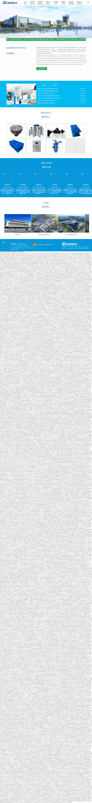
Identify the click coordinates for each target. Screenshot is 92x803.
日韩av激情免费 (16, 263)
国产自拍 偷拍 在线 (46, 527)
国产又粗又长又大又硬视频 (52, 319)
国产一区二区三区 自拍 (17, 342)
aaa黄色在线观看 (59, 315)
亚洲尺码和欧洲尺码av (8, 343)
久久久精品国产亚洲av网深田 (63, 381)
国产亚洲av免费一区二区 (27, 310)
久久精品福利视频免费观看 (23, 339)
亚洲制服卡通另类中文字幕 (49, 403)
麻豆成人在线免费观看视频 (69, 529)
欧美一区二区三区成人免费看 (55, 405)
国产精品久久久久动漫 (84, 302)
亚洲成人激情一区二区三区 (42, 259)
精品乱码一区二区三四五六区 (9, 337)
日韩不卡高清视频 (70, 284)
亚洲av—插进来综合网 (56, 541)
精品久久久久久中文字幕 (20, 543)
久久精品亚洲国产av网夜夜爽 (11, 288)
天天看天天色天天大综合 (52, 308)
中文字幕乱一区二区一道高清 (55, 542)
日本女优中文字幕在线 (64, 511)
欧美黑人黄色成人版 (73, 431)
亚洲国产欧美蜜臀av (41, 457)
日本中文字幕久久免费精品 (62, 272)
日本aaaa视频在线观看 (14, 317)
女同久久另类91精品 (68, 551)
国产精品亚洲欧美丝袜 (67, 501)
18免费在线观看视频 (7, 273)
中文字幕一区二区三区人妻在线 (20, 272)
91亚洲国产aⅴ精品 (47, 501)
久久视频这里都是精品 (48, 533)
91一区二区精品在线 (40, 394)
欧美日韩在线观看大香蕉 (50, 395)
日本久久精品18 (49, 377)
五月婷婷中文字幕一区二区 (55, 427)
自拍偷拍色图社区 (68, 403)
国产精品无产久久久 (25, 431)
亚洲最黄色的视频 (84, 391)
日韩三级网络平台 (80, 549)
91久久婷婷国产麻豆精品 (6, 368)
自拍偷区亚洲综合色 (4, 341)
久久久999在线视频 (23, 507)
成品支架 (83, 248)
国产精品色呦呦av (79, 480)
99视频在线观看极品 (47, 470)
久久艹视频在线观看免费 (77, 280)
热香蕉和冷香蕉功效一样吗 (29, 311)
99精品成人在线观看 (43, 289)
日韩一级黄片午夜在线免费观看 (10, 332)
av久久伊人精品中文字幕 (69, 480)
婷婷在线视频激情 (22, 365)
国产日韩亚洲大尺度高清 (68, 397)
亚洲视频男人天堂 (66, 441)
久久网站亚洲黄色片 (73, 268)
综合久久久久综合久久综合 (76, 263)
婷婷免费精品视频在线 (24, 271)
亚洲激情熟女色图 (62, 545)
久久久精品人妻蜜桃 (63, 478)
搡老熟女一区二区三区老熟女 (79, 538)
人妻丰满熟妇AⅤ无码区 (72, 345)
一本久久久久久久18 (23, 264)
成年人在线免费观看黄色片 (19, 295)
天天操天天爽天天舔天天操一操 (31, 325)
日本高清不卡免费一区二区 (50, 414)
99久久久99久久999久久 (18, 545)
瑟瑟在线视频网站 (70, 492)
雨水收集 (79, 248)
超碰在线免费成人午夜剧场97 (24, 440)
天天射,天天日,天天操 (65, 299)
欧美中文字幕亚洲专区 (79, 405)
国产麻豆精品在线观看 (86, 409)
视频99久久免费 (65, 273)
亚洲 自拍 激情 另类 (25, 377)
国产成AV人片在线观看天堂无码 (62, 297)
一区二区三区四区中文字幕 (10, 374)
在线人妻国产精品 (44, 334)
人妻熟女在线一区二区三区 (83, 297)
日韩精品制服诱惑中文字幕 (80, 496)
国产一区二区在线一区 (22, 462)
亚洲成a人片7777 (63, 361)
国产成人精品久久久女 (31, 308)
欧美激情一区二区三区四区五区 (15, 298)
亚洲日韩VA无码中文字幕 (30, 416)
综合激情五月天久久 (24, 524)
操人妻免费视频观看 (81, 372)
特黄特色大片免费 (8, 474)
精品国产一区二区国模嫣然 (20, 304)
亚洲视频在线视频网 (78, 410)
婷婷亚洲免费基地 (42, 376)
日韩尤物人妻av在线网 (58, 461)
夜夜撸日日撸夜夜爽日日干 (49, 339)
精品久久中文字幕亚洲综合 (38, 383)
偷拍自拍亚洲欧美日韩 (76, 434)
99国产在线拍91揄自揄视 (14, 381)
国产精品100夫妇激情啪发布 (13, 469)
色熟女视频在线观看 (64, 471)
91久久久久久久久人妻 (66, 280)
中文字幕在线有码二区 (51, 394)
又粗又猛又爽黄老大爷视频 (83, 414)
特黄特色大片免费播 (42, 449)
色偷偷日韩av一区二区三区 (40, 435)
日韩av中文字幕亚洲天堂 (52, 478)
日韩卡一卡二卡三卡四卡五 (55, 374)
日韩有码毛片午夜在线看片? (73, 506)
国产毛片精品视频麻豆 (65, 423)
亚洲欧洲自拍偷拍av (21, 360)
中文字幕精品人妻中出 (49, 301)
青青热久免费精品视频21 (51, 329)
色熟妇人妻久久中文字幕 (7, 335)
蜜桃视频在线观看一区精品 (22, 345)
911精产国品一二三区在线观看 (13, 364)
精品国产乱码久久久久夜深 (36, 339)
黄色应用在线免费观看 (72, 444)
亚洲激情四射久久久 (51, 357)
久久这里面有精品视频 (62, 298)
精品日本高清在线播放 (51, 270)
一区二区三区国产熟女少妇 (64, 386)
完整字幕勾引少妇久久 (40, 268)
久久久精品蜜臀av (69, 257)
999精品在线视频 (68, 454)
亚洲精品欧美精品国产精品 (65, 445)
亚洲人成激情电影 (36, 366)
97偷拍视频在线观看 (46, 463)
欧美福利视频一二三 (9, 427)
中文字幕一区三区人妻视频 (18, 509)
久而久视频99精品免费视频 (14, 390)
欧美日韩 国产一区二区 (67, 479)
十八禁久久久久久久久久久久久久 (74, 289)
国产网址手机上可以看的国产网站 (35, 266)
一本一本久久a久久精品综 (36, 438)
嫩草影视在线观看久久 (34, 263)
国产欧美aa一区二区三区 (28, 314)
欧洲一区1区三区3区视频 (62, 357)
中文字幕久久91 (7, 509)
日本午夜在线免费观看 (78, 440)
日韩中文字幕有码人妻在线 (37, 280)
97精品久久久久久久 (40, 363)
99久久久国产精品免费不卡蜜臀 (68, 387)
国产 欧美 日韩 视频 (36, 469)
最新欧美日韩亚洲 (33, 426)
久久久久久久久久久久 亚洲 (61, 267)
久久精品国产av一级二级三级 (25, 401)
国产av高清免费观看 (28, 357)
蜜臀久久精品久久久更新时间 (57, 255)
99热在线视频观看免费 (41, 396)
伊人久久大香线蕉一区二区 (83, 347)
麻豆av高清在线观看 (74, 518)
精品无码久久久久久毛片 (76, 259)
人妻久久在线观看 (28, 273)
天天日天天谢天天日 (42, 373)
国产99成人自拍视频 (79, 284)
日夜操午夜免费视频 (75, 391)
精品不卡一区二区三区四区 (17, 352)
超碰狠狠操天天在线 (47, 352)
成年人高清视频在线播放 (64, 319)
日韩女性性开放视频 (67, 352)
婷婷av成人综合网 (34, 338)
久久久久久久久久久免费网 (72, 395)
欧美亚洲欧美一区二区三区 (57, 348)
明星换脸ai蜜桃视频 (83, 329)
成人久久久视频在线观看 (39, 270)
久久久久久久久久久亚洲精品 (71, 261)
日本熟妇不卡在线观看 (49, 267)
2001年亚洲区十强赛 (54, 321)
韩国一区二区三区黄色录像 (51, 459)
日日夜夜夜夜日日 (60, 257)
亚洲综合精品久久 (76, 461)
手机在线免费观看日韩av (37, 341)
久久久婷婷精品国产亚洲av (63, 436)
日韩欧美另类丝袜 (16, 492)
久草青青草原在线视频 (16, 403)
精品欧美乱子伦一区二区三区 (61, 316)
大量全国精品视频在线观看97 (84, 290)
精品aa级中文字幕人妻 (79, 288)
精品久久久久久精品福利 (32, 304)
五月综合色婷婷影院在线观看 (69, 392)
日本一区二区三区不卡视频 (85, 518)
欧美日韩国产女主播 (73, 462)
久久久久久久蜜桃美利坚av (74, 519)
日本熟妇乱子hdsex (27, 290)
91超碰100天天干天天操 (78, 271)
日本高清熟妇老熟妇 (26, 383)
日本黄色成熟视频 (75, 338)
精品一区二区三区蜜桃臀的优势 (27, 275)
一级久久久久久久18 (57, 507)
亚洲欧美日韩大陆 (42, 345)
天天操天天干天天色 (39, 275)
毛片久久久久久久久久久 (73, 443)
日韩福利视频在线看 (39, 392)
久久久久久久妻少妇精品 (34, 452)
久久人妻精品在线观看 (72, 373)
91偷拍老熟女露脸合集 (34, 330)
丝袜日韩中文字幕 (61, 459)
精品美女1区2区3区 (18, 325)
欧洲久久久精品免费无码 (29, 394)
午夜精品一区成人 (61, 520)
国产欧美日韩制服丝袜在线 (76, 293)
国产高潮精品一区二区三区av (71, 302)
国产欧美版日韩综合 (25, 350)
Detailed (42, 68)
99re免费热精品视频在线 (27, 286)
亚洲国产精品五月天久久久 (50, 335)
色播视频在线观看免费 (53, 370)
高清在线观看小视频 (68, 547)
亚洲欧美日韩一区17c (35, 271)
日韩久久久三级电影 (9, 540)
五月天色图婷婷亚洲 (45, 511)
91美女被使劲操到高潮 (83, 453)
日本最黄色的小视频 (54, 498)
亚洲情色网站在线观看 (69, 523)
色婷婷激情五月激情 (48, 537)
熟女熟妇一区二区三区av (44, 434)
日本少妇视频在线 (31, 510)
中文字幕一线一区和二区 (43, 431)
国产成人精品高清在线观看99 (70, 315)
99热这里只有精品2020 (58, 368)
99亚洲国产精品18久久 (32, 370)
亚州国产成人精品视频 (32, 427)
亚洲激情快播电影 (47, 286)
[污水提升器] (75, 146)
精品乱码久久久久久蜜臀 (13, 484)
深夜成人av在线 (30, 520)
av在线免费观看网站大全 (18, 428)
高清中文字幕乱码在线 (64, 466)
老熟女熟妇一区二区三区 (31, 337)
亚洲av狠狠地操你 (72, 497)
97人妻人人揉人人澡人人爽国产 (36, 369)
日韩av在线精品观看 (9, 370)
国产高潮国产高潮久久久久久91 (19, 541)
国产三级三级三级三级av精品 (43, 255)
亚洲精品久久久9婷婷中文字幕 (43, 333)
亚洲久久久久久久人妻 (56, 346)
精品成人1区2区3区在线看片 (53, 295)
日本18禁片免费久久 (56, 509)
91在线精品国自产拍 (71, 283)
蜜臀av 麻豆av (51, 538)
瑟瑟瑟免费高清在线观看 (78, 281)
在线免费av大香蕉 (48, 401)
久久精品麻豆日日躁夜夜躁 (19, 417)
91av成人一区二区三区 (33, 321)
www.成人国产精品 (4, 280)
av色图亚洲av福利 (71, 549)
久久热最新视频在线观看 (52, 365)
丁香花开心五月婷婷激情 (77, 262)
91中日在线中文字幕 (56, 501)
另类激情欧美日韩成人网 (7, 263)
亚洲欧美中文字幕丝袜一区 (41, 404)
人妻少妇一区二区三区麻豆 (19, 261)
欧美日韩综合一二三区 (33, 315)
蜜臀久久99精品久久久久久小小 (52, 320)
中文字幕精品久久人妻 (37, 479)
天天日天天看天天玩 (35, 498)
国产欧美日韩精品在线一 (15, 444)
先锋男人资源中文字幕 (82, 298)
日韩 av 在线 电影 (62, 421)
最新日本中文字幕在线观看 (32, 289)
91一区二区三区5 (15, 323)
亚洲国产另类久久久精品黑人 (68, 343)
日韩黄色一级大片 (71, 467)
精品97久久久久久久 (62, 396)
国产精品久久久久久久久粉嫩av (34, 481)
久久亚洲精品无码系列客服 (79, 369)
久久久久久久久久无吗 (84, 498)
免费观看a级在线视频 (85, 413)
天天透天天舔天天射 (31, 546)
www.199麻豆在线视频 (68, 271)
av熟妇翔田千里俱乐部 (48, 347)
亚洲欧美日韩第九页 (68, 266)
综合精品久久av (78, 492)
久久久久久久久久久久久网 (27, 329)
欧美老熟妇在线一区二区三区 (30, 413)
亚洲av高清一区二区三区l (66, 440)
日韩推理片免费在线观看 (86, 279)
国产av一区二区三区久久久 (23, 454)
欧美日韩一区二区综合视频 (50, 489)
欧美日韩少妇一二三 (51, 388)
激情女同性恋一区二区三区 (24, 288)
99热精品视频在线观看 (39, 293)
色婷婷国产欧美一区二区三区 (49, 257)
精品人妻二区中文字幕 (51, 453)
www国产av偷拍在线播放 (42, 518)
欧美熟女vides (55, 515)
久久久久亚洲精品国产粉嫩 (63, 326)
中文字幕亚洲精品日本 (75, 546)
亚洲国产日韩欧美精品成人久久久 (47, 302)
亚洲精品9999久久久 (57, 352)
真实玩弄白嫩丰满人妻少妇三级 (9, 399)
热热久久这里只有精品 (58, 547)
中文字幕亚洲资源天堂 (8, 503)
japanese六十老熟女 (4, 258)
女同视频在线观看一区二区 (19, 359)
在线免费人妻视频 (51, 315)
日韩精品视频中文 (58, 409)
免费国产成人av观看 (7, 407)
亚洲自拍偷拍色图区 (74, 407)
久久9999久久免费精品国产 (75, 316)
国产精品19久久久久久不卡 (14, 281)
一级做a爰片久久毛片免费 (36, 306)
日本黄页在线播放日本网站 (75, 502)
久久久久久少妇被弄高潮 (71, 475)
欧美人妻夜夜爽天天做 (73, 416)
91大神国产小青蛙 (19, 379)
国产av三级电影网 (84, 365)
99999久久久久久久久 (81, 387)
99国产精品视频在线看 (22, 321)
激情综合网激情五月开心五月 (56, 447)
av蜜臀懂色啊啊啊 (44, 288)
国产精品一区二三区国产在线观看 (43, 514)
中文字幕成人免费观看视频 (79, 422)
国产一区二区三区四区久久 (70, 503)
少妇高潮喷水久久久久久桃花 (17, 518)
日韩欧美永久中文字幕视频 (27, 528)
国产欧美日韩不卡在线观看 (16, 414)
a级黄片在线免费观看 (66, 275)
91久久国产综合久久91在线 (74, 304)
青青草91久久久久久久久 (49, 379)
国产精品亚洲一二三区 (72, 545)
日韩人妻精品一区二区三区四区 (26, 484)
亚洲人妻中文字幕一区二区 (80, 383)
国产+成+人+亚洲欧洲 (13, 279)
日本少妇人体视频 (65, 493)
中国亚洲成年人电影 (77, 350)
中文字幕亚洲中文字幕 (71, 421)
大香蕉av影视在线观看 (10, 505)
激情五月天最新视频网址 (51, 396)
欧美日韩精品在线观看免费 (55, 479)
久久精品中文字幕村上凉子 (25, 366)
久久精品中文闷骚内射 (6, 363)
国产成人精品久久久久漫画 (54, 481)
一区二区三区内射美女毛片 (39, 381)
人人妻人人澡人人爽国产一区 (13, 528)
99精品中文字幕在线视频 (75, 273)
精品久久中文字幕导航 (39, 335)
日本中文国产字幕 (77, 547)
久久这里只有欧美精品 (47, 399)
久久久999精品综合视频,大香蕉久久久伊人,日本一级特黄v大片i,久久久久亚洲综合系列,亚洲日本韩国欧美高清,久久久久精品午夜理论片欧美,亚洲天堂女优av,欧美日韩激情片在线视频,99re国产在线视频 (44, 253)
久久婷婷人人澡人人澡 (60, 284)
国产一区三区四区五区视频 (41, 342)
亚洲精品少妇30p (21, 332)
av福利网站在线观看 (24, 497)
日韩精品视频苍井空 (4, 452)
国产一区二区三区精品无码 (25, 378)
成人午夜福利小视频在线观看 (8, 421)
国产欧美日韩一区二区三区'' (13, 422)
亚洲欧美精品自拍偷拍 (25, 498)
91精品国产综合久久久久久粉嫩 (27, 392)
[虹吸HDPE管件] (56, 131)
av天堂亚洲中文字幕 (4, 292)
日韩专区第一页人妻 (19, 522)
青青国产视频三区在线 (68, 458)
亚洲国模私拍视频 (49, 303)
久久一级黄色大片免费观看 (32, 480)
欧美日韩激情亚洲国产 (47, 496)
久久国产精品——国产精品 (42, 311)
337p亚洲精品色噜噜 (70, 485)
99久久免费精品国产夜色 (41, 416)
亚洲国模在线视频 (56, 522)
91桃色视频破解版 (40, 316)
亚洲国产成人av (73, 457)
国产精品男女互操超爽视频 (45, 346)
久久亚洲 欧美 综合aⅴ (32, 462)
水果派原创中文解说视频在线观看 (72, 483)
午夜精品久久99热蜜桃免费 (13, 497)
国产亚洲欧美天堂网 (62, 376)
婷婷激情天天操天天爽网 (32, 541)
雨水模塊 (75, 248)
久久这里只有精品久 (14, 366)
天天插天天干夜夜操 (58, 303)
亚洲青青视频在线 (76, 412)
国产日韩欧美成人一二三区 (77, 524)
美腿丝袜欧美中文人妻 (5, 404)
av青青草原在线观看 (72, 321)
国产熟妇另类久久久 (48, 368)
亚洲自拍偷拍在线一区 (30, 316)
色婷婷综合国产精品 (7, 342)
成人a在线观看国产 (18, 536)
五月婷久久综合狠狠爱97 (84, 449)
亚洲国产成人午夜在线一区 (68, 427)
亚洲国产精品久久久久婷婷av (25, 301)
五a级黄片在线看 (11, 303)
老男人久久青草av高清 (20, 316)
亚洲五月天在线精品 (86, 351)
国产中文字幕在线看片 (37, 440)
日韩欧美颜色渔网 (4, 450)
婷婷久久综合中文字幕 (49, 439)
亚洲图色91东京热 (10, 346)
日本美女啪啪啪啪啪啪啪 (29, 466)
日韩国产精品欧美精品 (36, 350)
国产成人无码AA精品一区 (37, 368)
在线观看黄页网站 (47, 279)
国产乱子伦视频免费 (60, 306)
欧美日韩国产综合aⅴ (48, 383)
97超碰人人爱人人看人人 (30, 518)
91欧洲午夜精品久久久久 (18, 407)
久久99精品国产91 (50, 551)
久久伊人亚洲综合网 (9, 481)
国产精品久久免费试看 (71, 324)
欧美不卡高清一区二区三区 (85, 408)
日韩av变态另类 (88, 550)
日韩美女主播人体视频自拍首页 (23, 488)
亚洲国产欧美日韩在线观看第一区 (43, 532)
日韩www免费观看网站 (63, 540)
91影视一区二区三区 (85, 471)
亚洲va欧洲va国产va (16, 472)
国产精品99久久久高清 (35, 443)
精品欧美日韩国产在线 (18, 537)
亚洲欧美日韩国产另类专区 (19, 289)
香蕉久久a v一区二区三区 (61, 339)
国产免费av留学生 (47, 273)
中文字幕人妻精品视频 (44, 382)
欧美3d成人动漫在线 (20, 405)
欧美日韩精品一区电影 (5, 403)
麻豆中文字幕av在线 (74, 481)
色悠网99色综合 (45, 351)
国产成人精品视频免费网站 (81, 485)
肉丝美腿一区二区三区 (74, 449)
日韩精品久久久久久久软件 (28, 268)
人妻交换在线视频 (62, 370)
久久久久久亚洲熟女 (29, 545)
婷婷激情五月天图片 (26, 368)
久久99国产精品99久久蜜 (39, 329)
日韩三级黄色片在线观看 (16, 459)
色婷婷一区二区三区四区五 (11, 360)
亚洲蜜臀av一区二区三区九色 (74, 294)
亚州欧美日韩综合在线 (5, 329)
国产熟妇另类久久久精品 (5, 519)
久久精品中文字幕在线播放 (61, 317)
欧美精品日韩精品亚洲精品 (21, 487)
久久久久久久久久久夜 (21, 520)
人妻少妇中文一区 (75, 346)
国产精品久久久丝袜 (41, 436)
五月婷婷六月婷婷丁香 (29, 270)
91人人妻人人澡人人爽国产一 (46, 271)
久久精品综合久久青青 (33, 493)
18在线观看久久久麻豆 (86, 356)
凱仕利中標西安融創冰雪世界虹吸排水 (47, 100)
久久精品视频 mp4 (15, 338)
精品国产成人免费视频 (86, 319)
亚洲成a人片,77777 (46, 307)
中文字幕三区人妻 (72, 361)
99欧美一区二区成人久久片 (59, 425)
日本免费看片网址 (18, 311)
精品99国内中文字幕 (75, 285)
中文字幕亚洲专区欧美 (85, 506)
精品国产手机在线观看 (9, 304)
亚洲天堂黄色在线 (77, 438)
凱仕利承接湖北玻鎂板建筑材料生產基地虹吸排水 (50, 98)
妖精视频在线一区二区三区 (30, 400)
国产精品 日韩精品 (30, 543)
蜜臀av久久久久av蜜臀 (47, 350)
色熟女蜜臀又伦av (17, 383)
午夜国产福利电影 (15, 334)
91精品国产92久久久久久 (78, 359)
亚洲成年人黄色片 (10, 438)
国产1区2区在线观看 (16, 397)
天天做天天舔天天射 (45, 469)
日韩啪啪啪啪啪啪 (86, 492)
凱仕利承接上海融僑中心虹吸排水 (46, 93)
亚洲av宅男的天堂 (48, 503)
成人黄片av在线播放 (80, 388)
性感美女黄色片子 (79, 425)
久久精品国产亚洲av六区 (48, 475)
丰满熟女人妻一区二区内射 (36, 531)
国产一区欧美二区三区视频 (83, 255)
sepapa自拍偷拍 (78, 341)
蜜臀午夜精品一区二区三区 (44, 441)
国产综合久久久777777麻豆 (8, 270)
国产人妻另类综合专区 (64, 525)
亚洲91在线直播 (58, 354)
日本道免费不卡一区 (11, 457)
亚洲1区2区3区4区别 (9, 543)
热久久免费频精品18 (56, 359)
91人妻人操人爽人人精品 (13, 373)
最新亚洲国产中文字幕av (26, 281)
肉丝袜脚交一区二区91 (48, 258)
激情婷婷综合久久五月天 (82, 320)
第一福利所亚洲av (72, 332)
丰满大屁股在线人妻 (33, 450)
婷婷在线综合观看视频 (83, 321)
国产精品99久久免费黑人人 (34, 487)
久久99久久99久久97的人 (75, 311)
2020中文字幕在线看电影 (5, 372)
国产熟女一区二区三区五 (20, 285)
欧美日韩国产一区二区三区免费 (27, 267)
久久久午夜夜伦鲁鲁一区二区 (25, 347)
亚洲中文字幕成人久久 (79, 257)
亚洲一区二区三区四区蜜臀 (85, 261)
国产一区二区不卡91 (53, 311)
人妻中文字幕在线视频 (78, 295)
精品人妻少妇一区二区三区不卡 (84, 348)
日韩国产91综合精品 (86, 547)
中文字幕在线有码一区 (7, 533)
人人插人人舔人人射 (23, 330)
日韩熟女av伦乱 (33, 431)
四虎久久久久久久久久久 (33, 356)
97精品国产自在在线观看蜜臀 (58, 307)
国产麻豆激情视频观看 (7, 376)
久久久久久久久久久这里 (73, 400)
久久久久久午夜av (31, 396)
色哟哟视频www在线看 (39, 474)
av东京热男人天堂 (27, 542)
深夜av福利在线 (51, 264)
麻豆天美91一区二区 (69, 279)
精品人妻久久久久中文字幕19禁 (34, 351)
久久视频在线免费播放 (68, 383)
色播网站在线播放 (58, 392)
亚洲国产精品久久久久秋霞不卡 (26, 408)
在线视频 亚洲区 (45, 405)
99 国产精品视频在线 (74, 270)
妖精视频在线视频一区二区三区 (79, 509)
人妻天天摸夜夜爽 (72, 320)
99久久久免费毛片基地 (15, 527)
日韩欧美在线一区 (73, 290)
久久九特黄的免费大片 (86, 328)
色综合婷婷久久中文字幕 (65, 432)
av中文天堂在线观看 (52, 342)
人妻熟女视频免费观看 (5, 328)
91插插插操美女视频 (63, 366)
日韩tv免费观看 (17, 438)
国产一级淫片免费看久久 (59, 364)
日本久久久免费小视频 (78, 368)
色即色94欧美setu (59, 538)
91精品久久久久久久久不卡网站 (35, 475)
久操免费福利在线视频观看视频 (70, 401)
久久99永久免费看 (76, 432)
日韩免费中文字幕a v (21, 374)
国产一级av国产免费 (78, 266)
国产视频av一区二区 (68, 418)
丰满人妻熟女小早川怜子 (68, 527)
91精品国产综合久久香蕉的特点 (14, 297)
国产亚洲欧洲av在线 (86, 259)
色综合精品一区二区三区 (28, 529)
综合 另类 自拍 (72, 297)
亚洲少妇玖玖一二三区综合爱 (22, 307)
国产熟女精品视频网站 (18, 436)
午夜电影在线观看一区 (40, 407)
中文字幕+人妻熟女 (83, 308)
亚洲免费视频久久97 (49, 297)
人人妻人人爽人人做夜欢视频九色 (33, 405)
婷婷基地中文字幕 (38, 390)
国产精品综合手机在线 (39, 324)
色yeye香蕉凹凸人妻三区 (45, 522)
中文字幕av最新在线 (15, 439)
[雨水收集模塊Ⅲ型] (17, 146)
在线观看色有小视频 (73, 366)
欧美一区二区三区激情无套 (38, 459)
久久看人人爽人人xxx (70, 330)
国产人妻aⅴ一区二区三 (78, 307)
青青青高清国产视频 (76, 356)
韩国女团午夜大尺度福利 (28, 501)
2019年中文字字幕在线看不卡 (55, 281)
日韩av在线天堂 (50, 373)
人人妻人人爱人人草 (76, 454)
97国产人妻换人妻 (4, 515)
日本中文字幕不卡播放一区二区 (19, 266)
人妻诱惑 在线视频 (19, 388)
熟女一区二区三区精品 (41, 421)
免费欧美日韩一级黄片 (45, 423)
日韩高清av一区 (24, 263)
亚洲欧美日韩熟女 (56, 472)
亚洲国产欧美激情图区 (11, 471)
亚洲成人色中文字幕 (83, 390)
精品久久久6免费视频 (37, 273)
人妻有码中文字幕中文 (20, 255)
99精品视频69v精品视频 (18, 343)
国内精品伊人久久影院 (86, 326)
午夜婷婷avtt (77, 279)
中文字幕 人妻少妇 (70, 306)
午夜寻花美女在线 (9, 553)
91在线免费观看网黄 (75, 413)
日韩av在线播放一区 (50, 407)
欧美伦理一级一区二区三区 (23, 463)
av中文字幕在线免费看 (5, 461)
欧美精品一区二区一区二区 (84, 540)
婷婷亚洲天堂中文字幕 (15, 418)
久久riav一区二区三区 (63, 400)
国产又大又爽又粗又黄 (75, 328)
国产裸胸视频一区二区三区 (82, 376)
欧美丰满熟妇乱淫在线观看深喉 (52, 310)
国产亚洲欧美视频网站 (76, 319)
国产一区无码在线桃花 (45, 512)
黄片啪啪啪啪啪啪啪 (42, 370)
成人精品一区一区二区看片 (8, 356)
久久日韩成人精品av (80, 467)
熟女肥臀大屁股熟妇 (22, 449)
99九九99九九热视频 (21, 337)
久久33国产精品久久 (54, 323)
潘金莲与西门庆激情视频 (65, 524)
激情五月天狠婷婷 (70, 425)
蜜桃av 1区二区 (45, 445)
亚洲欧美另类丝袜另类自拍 (84, 457)
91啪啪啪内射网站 (9, 289)
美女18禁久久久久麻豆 (44, 338)
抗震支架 (87, 248)
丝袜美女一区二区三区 (30, 283)
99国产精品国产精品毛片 (76, 335)
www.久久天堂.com (4, 449)
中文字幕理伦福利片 (78, 418)
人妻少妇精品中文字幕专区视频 (26, 299)
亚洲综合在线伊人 (48, 280)
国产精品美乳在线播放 (67, 448)
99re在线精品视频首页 (41, 453)
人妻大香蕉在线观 (62, 289)
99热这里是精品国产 (40, 285)
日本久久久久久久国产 (80, 354)
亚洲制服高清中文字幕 (76, 314)
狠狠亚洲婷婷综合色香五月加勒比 (37, 284)
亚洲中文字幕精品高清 (67, 422)
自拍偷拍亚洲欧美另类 (13, 494)
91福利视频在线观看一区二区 (35, 354)
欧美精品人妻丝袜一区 (38, 439)
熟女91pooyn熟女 (15, 301)
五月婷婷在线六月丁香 (79, 312)
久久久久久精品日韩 (67, 417)
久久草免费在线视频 (81, 399)
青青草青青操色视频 (38, 503)
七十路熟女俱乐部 (66, 338)
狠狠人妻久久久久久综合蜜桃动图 (19, 376)
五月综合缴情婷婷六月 (79, 520)
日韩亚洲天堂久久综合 (7, 286)
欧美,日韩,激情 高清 (31, 421)
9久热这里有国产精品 (66, 262)
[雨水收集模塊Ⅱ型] (76, 131)
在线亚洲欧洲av (87, 257)
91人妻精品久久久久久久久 (35, 399)
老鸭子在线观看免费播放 (42, 355)
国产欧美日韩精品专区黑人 (53, 314)
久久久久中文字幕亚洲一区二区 (10, 302)
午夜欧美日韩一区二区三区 (42, 553)
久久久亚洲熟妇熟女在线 (28, 324)
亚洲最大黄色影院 (35, 292)
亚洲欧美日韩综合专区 (42, 432)
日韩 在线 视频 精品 (66, 337)
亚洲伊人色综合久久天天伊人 (63, 342)
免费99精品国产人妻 (62, 355)
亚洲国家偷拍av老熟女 (79, 474)
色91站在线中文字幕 (77, 501)
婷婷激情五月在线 (87, 403)
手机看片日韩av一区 (86, 450)
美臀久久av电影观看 (53, 289)
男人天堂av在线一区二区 (66, 359)
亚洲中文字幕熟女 (9, 295)
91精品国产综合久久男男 (43, 427)
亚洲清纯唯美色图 (39, 501)
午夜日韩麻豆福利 (41, 372)
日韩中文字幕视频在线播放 (20, 540)
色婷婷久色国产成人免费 (9, 379)
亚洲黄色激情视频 (57, 280)
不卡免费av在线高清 (75, 342)
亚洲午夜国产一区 (32, 272)
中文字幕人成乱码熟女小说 (55, 254)
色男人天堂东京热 (77, 450)
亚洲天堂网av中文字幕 (84, 338)
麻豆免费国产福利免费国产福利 (45, 507)
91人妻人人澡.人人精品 (26, 472)
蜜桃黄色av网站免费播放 (7, 525)
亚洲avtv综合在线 (26, 276)
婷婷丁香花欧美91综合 (84, 494)
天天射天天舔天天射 (57, 401)
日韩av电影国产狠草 (52, 449)
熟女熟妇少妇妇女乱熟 (32, 360)
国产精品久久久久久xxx (77, 360)
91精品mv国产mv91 (54, 361)
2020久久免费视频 (68, 368)
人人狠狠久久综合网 (39, 492)
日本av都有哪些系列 (7, 431)
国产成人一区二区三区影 (36, 470)
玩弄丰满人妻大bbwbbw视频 (10, 432)
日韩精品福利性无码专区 (8, 441)
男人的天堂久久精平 (12, 454)
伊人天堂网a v (37, 343)
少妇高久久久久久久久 (67, 254)
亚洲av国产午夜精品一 (18, 335)
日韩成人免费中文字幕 (56, 262)
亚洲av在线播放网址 (14, 524)
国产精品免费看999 (42, 426)
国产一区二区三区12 (16, 372)
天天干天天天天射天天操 (38, 401)
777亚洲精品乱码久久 (37, 281)
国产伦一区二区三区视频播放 (39, 332)
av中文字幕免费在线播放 (33, 447)
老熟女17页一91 (37, 547)
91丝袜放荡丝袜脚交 (64, 323)
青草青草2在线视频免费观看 (37, 456)
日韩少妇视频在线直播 (71, 377)
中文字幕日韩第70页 (84, 346)
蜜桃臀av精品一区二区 (23, 391)
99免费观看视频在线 (28, 335)
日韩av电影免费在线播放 (54, 491)
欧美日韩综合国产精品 (39, 297)
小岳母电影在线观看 (4, 264)
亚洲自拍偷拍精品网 (38, 286)
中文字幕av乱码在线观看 (31, 386)
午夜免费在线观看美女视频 (52, 386)
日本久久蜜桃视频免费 (5, 357)
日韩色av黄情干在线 (43, 304)
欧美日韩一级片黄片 (86, 293)
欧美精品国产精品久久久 (25, 469)
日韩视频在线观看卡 (6, 435)
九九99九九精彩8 (35, 410)
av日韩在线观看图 (40, 430)
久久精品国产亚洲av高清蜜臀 (53, 500)
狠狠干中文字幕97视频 (50, 272)
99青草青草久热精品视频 (15, 445)
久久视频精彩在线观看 (82, 503)
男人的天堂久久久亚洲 (77, 337)
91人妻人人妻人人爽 (42, 360)
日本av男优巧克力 (82, 345)
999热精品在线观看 (15, 326)
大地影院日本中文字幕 (5, 410)
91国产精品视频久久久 (52, 345)
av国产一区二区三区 (22, 447)
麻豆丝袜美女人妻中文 (54, 524)
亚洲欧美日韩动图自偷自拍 (27, 293)
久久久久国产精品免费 (16, 363)
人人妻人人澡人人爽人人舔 (85, 462)
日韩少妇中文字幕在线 (18, 412)
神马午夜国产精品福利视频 (8, 311)
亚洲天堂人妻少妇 (82, 487)
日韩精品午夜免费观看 (67, 438)
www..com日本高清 (47, 506)
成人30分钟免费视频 (15, 426)
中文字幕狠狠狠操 (53, 518)
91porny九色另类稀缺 (14, 452)
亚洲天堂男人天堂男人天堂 (66, 325)
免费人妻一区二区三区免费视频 (49, 326)
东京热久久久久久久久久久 (41, 314)
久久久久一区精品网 (16, 368)
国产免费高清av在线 (56, 422)
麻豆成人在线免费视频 (58, 458)
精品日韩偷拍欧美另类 (65, 285)
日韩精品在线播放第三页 (63, 546)
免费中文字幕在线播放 (67, 541)
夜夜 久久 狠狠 (7, 268)
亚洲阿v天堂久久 (76, 541)
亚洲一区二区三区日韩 (72, 399)
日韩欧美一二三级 (73, 540)
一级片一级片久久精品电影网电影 (70, 301)
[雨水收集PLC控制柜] (36, 146)
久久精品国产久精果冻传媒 (73, 394)
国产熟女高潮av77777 (55, 512)
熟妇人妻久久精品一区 (24, 334)
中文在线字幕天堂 (62, 329)
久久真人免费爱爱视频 (20, 283)
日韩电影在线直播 (37, 326)
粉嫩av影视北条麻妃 (67, 537)
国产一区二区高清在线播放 (10, 465)
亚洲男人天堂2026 (40, 419)
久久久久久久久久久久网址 (83, 363)
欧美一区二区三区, (19, 542)
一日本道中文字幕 (13, 450)
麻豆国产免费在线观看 (77, 403)
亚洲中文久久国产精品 (50, 444)
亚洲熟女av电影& (58, 301)
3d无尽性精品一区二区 (15, 320)
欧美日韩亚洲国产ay (84, 394)
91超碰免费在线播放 (67, 276)
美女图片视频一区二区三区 (77, 435)
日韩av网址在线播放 (32, 345)
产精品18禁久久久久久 (70, 426)
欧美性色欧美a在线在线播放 (26, 320)
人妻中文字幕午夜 (64, 292)
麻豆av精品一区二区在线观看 (67, 288)
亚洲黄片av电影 (10, 501)
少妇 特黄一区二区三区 (5, 277)
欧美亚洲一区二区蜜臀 (28, 395)
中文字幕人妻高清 (43, 502)
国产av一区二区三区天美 (53, 466)
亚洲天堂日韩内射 (57, 470)
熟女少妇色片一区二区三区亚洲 (51, 369)
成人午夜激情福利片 (53, 445)
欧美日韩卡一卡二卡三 (30, 478)
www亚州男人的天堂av (18, 553)
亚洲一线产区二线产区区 (77, 334)
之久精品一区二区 (63, 321)
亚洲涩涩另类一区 (15, 347)
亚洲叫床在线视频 (68, 461)
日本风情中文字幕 (77, 448)
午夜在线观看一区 (82, 484)
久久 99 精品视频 (37, 277)
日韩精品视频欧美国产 (52, 546)
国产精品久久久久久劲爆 (7, 545)
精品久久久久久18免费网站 (62, 270)
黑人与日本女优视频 (36, 534)
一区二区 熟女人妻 (54, 366)
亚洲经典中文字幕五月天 (64, 365)
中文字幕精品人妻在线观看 (55, 263)
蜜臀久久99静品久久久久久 (8, 478)
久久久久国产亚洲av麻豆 (71, 487)
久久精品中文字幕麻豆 (59, 428)
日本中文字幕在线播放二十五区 (53, 285)
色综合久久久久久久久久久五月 (82, 427)
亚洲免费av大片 (51, 519)
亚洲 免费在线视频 (32, 432)
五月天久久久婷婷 (7, 306)
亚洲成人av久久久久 (13, 284)
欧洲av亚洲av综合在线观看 (20, 370)
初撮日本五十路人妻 (32, 376)
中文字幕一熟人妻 (13, 546)
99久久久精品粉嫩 (7, 326)
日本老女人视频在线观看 (7, 383)
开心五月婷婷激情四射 (57, 273)
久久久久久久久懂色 (56, 438)
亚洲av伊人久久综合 (17, 294)
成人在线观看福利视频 (31, 374)
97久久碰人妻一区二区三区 (53, 325)
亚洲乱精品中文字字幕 (85, 481)
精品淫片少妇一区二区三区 (53, 435)
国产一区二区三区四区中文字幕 (7, 453)
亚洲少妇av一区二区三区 (18, 273)
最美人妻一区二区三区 (61, 264)
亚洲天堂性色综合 (23, 254)
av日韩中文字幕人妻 (77, 310)
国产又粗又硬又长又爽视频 (62, 268)
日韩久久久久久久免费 (11, 488)
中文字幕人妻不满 (11, 388)
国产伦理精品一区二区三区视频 (38, 377)
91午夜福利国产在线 (61, 467)
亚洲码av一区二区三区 (30, 532)
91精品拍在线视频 (15, 306)
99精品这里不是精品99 (53, 476)
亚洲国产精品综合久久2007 (6, 261)
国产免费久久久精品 (60, 312)
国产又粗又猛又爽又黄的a (61, 444)
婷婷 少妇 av (65, 431)
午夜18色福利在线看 (49, 275)
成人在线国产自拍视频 (28, 536)
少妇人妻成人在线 (39, 298)
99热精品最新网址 (16, 456)
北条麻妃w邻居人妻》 (55, 434)
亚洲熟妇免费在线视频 (46, 487)
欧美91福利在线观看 (41, 308)
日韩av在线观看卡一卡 (60, 492)
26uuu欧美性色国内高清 (80, 489)
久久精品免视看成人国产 (75, 326)
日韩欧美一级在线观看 (5, 301)
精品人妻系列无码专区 (50, 372)
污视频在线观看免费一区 (15, 377)
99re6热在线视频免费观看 (43, 413)
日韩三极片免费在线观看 (9, 502)
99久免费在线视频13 (74, 525)
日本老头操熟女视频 (87, 458)
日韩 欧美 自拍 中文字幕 (23, 284)
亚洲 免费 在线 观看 (72, 298)
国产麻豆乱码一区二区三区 (11, 351)
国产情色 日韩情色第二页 (41, 385)
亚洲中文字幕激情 (70, 341)
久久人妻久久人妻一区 (86, 370)
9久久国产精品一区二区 (16, 435)
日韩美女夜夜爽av (84, 432)
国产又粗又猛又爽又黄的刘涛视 (61, 419)
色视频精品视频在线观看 (14, 267)
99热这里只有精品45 (65, 391)
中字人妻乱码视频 (54, 443)
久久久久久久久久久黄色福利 (83, 392)
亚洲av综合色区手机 (30, 285)
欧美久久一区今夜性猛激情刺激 (58, 487)
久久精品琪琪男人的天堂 (31, 295)
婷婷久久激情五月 (20, 262)
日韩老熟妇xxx (5, 267)
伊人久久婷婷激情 (33, 317)
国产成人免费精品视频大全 (26, 439)
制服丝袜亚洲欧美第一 (5, 352)
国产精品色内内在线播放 (57, 286)
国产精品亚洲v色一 (65, 259)
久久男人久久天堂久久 (65, 314)
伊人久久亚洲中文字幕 (50, 316)
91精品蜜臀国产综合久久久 (7, 290)
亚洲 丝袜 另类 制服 (79, 397)
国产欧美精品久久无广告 (35, 387)
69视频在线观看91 (58, 383)
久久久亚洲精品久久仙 (61, 528)
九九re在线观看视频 (75, 423)
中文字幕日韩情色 (36, 542)
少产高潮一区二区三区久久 (35, 307)
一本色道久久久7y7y (83, 395)
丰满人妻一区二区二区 (34, 502)
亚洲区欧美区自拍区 (34, 454)
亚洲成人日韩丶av (53, 355)
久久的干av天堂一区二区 (5, 361)
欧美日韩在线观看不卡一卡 (59, 377)
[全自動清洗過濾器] (56, 146)
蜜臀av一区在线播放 (35, 516)
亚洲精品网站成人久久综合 (51, 400)
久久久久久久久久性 (4, 387)
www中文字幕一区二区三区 (84, 545)
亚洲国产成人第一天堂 (30, 361)
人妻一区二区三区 (22, 430)
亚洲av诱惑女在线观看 (14, 515)
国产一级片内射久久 (17, 314)
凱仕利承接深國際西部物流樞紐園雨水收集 (48, 88)
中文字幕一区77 (16, 531)
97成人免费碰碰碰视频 (22, 432)
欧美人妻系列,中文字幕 (9, 542)
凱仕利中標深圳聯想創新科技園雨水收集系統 (49, 95)
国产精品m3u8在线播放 (56, 514)
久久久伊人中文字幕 (9, 325)
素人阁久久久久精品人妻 (65, 452)
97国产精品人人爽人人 (51, 268)
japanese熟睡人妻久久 (18, 395)
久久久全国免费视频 (67, 542)
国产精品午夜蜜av (66, 346)
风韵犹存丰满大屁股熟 (85, 417)
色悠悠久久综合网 (70, 474)
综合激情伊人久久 (12, 511)
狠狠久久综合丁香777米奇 (49, 294)
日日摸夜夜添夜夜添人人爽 (14, 483)
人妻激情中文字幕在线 (18, 476)
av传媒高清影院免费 (54, 423)
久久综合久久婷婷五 (72, 339)
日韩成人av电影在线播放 (12, 254)
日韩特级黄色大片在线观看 (26, 409)
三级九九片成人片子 (80, 404)
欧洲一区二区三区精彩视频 (52, 332)
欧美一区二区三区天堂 (38, 409)
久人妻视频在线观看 (54, 462)
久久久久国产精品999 (43, 264)
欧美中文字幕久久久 (34, 512)
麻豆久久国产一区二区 (80, 343)
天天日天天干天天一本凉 (50, 363)
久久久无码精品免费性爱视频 (78, 445)
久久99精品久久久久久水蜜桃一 (77, 500)
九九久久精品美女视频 (24, 323)
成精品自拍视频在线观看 (29, 538)
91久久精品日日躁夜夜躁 (45, 292)
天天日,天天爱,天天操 (46, 277)
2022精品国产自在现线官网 (49, 312)
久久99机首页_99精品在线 (76, 430)
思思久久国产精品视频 (39, 418)
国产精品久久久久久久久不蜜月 (31, 412)
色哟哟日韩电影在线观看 (27, 445)
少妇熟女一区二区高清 (39, 395)
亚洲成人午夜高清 (11, 262)
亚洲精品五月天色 (64, 320)
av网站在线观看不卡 (57, 488)
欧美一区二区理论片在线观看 (49, 306)
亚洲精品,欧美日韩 (76, 514)
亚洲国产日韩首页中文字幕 (6, 448)
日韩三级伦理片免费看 (19, 466)
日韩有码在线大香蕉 (47, 422)
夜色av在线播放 (68, 307)
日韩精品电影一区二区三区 (27, 277)
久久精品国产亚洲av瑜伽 (47, 529)
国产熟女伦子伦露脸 (21, 396)
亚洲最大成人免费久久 (20, 423)
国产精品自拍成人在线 (45, 447)
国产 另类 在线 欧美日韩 (35, 483)
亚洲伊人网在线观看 (42, 295)
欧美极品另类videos (84, 483)
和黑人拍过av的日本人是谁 (27, 297)
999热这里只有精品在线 (29, 407)
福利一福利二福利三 (80, 258)
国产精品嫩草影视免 (68, 450)
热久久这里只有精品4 (10, 400)
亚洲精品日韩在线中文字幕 (56, 356)
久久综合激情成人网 (39, 303)
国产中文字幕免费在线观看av (27, 418)
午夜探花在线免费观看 (52, 421)
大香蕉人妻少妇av (9, 272)
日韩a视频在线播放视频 (85, 299)
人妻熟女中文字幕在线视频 (38, 444)
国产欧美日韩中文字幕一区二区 (33, 359)
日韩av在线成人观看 (50, 284)
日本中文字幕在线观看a (16, 310)
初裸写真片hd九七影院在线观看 (41, 476)
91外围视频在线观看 (45, 550)
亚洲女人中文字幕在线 (44, 410)
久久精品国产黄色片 (50, 465)
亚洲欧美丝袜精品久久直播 (67, 295)
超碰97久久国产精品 (86, 447)
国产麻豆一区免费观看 (43, 493)
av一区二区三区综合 (13, 280)
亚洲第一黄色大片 (13, 339)
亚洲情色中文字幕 (87, 439)
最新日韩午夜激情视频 (54, 471)
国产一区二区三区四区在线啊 (48, 497)
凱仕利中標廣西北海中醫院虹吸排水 (47, 102)
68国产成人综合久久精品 (14, 257)
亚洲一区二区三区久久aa (36, 276)
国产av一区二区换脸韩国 (15, 387)
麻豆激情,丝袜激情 (39, 267)
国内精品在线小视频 (64, 462)
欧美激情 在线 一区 (83, 270)
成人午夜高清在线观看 (16, 549)
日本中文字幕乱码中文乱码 (13, 378)
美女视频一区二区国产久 (28, 342)
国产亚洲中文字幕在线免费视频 (36, 279)
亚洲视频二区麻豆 (56, 440)
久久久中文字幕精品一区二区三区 (79, 275)
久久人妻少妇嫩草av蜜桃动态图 (84, 401)
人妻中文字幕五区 (80, 426)
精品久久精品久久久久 (74, 333)
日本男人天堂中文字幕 (30, 385)
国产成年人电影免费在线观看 (49, 298)
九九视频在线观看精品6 (39, 320)
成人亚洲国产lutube (66, 334)
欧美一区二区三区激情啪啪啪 (65, 369)
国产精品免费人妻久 (64, 481)
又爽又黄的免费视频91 (8, 537)
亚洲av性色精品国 (84, 423)
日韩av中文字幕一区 (24, 483)
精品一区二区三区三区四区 (40, 357)
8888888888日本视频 (25, 306)
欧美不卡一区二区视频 (50, 492)
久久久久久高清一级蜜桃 (28, 467)
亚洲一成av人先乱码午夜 (28, 489)
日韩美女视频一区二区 (48, 266)
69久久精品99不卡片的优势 (8, 255)
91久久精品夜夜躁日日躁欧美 (76, 466)
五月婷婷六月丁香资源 (49, 409)
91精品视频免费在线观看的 (62, 390)
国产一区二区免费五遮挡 (63, 308)
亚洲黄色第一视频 (55, 333)
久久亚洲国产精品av (45, 366)
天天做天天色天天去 (15, 277)
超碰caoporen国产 (60, 414)
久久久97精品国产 (17, 448)
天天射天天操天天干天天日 (20, 481)
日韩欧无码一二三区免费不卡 (55, 334)
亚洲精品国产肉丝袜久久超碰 (15, 276)
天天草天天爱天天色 (84, 323)
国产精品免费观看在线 (51, 381)
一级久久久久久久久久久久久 (58, 463)
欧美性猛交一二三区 (22, 315)
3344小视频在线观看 (59, 261)
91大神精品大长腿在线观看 (82, 283)
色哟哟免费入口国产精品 (15, 341)
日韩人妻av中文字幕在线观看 (83, 317)
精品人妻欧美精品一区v (67, 277)
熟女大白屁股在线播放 (57, 277)
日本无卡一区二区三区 (77, 378)
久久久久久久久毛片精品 (33, 254)
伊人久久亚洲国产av (84, 333)
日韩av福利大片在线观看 (39, 310)
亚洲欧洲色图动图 (79, 306)
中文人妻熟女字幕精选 (60, 324)
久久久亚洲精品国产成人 (16, 268)
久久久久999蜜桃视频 (59, 266)
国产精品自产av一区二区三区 (19, 525)
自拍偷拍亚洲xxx (42, 315)
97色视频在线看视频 (35, 461)
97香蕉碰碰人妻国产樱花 (44, 412)
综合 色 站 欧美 (76, 417)
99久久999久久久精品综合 (72, 329)
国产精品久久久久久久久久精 (15, 458)
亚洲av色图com (76, 276)
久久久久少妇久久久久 (32, 365)
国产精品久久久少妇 (32, 457)
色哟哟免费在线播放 (4, 479)
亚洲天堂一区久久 (48, 488)
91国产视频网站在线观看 (54, 299)
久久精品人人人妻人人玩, (68, 507)
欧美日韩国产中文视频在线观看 (32, 382)
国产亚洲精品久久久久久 (63, 430)
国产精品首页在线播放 (52, 457)
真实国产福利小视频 (76, 254)
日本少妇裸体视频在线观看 (67, 472)
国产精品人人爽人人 (43, 328)
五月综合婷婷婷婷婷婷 (15, 409)
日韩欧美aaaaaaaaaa (50, 324)
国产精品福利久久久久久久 (14, 275)
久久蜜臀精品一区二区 (83, 528)
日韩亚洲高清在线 (45, 343)
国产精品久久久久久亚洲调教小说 (43, 510)
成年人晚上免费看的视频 (22, 450)
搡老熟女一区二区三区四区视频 (55, 397)
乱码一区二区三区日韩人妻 (46, 330)
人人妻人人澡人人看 (72, 363)
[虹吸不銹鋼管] (36, 131)
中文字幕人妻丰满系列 (73, 379)
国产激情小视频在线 (57, 448)
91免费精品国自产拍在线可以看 (31, 328)
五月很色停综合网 (58, 537)
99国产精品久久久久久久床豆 (85, 366)
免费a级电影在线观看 (72, 453)
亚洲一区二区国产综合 (37, 258)
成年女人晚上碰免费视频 (7, 436)
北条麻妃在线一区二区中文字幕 (27, 492)
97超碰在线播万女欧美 (55, 413)
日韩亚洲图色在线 (61, 388)
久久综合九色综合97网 (10, 345)
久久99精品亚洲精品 (21, 351)
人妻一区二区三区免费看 (78, 352)
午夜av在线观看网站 (38, 536)
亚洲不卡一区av (84, 519)
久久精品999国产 (79, 533)
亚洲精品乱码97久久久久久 (62, 465)
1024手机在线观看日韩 (32, 540)
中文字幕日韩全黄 (4, 317)
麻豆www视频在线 (47, 472)
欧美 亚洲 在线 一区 (6, 426)
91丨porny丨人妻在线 (28, 352)
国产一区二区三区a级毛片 (85, 459)
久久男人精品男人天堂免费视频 (41, 299)
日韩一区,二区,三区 (36, 290)
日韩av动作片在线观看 (78, 542)
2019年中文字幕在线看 (29, 319)
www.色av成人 (38, 529)
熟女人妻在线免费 (35, 288)
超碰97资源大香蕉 (76, 325)
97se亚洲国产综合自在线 (57, 523)
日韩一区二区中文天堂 (5, 459)
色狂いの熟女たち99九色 (13, 330)
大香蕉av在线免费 (87, 263)
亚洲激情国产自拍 (70, 520)
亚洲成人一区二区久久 (7, 547)
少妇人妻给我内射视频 (38, 414)
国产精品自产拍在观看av (27, 448)
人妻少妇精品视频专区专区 (53, 432)
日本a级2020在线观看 (53, 304)
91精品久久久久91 (31, 259)
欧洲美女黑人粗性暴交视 (59, 341)
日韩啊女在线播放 (56, 292)
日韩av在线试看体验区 (42, 519)
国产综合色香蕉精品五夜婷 (12, 354)
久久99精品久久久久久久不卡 (39, 500)
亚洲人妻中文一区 (6, 524)
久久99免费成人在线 (30, 261)
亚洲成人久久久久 (41, 272)
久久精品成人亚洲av (35, 509)
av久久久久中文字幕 (54, 452)
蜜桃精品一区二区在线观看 (31, 262)
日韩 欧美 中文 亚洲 (49, 392)
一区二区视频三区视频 (8, 359)
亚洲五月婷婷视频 (19, 270)
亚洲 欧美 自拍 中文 (66, 412)
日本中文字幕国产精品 (38, 301)
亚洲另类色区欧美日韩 (19, 333)
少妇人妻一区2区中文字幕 (63, 293)
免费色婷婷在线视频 (12, 369)
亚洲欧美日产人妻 (9, 314)
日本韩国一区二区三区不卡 (77, 441)
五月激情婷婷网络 (63, 332)
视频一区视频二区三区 (62, 453)
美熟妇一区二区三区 (74, 308)
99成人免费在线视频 (86, 316)
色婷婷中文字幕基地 (73, 465)
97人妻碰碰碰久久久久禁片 (12, 491)
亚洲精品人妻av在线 (23, 279)
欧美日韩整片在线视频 (86, 438)
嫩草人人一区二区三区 (16, 350)
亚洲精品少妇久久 (38, 348)
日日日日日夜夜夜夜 (66, 378)
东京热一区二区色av (43, 254)
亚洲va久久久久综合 (76, 409)
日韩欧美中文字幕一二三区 (11, 443)
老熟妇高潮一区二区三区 (15, 258)
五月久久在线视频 (20, 400)
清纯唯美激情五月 (28, 428)
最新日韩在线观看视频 (16, 425)
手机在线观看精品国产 (7, 397)
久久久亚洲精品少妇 (60, 395)
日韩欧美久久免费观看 (85, 276)
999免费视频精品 (46, 348)
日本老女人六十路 (37, 445)
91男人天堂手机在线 (25, 531)
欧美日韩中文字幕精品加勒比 (77, 522)
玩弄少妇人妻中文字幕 (58, 418)
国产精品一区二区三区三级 (58, 279)
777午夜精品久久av (51, 426)
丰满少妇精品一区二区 (67, 350)
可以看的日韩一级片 (24, 257)
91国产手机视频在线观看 (15, 292)
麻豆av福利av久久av (39, 520)
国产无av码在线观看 (14, 507)
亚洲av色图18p (13, 463)
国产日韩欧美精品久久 (81, 377)
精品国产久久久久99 (22, 510)
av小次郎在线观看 (61, 404)
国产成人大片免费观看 (73, 505)
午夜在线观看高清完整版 (11, 259)
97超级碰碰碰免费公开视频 (28, 404)
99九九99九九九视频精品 (27, 403)
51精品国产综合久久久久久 (73, 264)
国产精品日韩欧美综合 (57, 276)
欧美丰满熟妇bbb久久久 (18, 382)
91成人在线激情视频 (22, 259)
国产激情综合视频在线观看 (25, 280)
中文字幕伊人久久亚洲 (55, 387)
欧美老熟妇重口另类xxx (10, 307)
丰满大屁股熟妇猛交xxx (18, 533)
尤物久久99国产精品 (86, 386)
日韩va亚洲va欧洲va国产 (7, 308)
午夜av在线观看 (36, 522)
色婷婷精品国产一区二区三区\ (44, 262)
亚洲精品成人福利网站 (35, 323)
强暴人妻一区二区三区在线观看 (11, 315)
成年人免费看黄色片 (56, 350)
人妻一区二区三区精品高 (20, 505)
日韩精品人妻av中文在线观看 (75, 272)
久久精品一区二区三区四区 (23, 512)
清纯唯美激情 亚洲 (14, 264)
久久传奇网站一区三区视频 (27, 381)
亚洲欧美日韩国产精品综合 (36, 312)
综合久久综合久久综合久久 (65, 476)
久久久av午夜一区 (68, 538)
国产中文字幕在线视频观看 (30, 388)
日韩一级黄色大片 (63, 443)
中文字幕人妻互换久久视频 (53, 385)
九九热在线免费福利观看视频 (16, 479)
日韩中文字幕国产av (67, 281)
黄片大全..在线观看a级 (75, 323)
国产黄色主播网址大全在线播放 (24, 302)
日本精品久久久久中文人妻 (70, 255)
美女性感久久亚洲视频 (44, 450)
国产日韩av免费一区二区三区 (28, 363)
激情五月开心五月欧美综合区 (6, 466)
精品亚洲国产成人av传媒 (65, 435)
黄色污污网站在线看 (13, 434)
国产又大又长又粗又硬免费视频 (79, 286)
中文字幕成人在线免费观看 (44, 480)
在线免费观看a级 (69, 312)
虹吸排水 (67, 248)
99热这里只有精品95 (34, 334)
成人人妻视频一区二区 (26, 549)
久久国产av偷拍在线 (79, 463)
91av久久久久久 (35, 302)
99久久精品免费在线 (26, 292)
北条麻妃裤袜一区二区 (10, 423)
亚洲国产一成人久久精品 (19, 386)
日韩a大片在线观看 (48, 419)
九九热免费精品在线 (70, 258)
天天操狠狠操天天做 (16, 286)
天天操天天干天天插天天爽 (55, 338)
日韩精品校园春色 (25, 387)
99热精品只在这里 (65, 328)
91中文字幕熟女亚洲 (34, 491)
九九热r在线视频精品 (6, 467)
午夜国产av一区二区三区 (26, 506)
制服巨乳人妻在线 (39, 261)
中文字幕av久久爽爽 (4, 409)
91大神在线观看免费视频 (14, 392)
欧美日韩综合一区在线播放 (23, 443)
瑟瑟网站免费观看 (78, 458)
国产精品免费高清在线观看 (59, 456)
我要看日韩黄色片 (66, 263)
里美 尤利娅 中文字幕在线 (44, 417)
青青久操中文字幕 (25, 426)
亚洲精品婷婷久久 (86, 273)
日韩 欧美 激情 (3, 254)
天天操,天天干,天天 (48, 364)
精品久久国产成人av (38, 352)
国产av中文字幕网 (82, 364)
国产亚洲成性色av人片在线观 (70, 348)
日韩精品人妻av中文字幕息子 (17, 357)
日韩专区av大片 (67, 447)
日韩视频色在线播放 (43, 263)
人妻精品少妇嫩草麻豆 (30, 453)
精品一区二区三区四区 (24, 355)
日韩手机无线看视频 (75, 299)
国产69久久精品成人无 (37, 549)
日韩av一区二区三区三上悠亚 (59, 399)
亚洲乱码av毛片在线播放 (35, 463)
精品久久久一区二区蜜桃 (8, 333)
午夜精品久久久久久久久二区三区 (58, 283)
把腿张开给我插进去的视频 (12, 365)
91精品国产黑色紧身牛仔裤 (38, 425)
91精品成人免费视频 (65, 500)
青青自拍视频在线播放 (74, 469)
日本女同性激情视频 (30, 303)
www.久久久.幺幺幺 (44, 491)
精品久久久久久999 (37, 422)
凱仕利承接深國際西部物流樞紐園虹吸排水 (48, 91)
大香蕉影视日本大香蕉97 (60, 475)
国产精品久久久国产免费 (71, 456)
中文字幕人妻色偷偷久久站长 (71, 408)
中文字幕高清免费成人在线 (6, 294)
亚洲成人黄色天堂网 (61, 489)
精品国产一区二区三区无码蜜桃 (29, 372)
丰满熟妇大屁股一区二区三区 (17, 328)
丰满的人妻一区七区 (59, 302)
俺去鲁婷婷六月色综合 (14, 271)
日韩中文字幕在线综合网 (48, 354)
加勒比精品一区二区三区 (51, 376)
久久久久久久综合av (24, 373)
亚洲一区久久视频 (78, 277)
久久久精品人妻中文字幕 (5, 312)
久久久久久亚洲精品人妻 (61, 294)
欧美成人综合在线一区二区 (12, 430)
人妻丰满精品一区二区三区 (74, 396)
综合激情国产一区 (86, 511)
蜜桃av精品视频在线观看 (70, 414)
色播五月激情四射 (58, 271)
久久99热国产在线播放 (47, 458)
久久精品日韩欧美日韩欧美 (18, 416)
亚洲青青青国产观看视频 (13, 299)
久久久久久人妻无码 (19, 385)
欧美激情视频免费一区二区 (27, 326)
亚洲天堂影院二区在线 (14, 355)
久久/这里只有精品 (27, 465)
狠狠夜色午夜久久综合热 (17, 467)
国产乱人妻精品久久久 (19, 394)
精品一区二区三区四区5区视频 (64, 335)
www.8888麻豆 (3, 262)
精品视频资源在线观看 (33, 434)
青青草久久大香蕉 (63, 505)
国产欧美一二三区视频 (23, 354)
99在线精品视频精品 (86, 311)
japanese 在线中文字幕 (24, 461)
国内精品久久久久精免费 (63, 311)
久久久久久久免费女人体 (74, 292)
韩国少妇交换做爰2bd (32, 525)
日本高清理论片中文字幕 (42, 374)
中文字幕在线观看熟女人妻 (65, 360)
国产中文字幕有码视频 (83, 505)
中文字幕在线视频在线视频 (20, 427)
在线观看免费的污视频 (86, 512)
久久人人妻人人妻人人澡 (55, 410)
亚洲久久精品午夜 (67, 286)
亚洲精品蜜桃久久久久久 (61, 379)
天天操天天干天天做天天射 (20, 441)
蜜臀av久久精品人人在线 (53, 360)
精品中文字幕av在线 (29, 343)
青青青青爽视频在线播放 (56, 412)
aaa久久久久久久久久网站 (28, 298)
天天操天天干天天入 (8, 382)
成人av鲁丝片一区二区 (62, 363)
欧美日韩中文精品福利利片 (74, 267)
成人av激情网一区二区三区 (66, 310)
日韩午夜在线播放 (47, 515)
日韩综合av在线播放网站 (7, 417)
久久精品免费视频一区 (48, 378)
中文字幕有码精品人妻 (22, 457)
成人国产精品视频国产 (55, 351)
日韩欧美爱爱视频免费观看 (55, 259)
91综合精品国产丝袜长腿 (68, 303)
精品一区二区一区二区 (12, 321)
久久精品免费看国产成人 (30, 255)
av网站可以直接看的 (58, 347)
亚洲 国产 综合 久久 (9, 285)
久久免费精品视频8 (66, 356)
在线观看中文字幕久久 (59, 408)
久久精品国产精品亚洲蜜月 (55, 328)
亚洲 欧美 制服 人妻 (4, 440)
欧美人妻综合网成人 (80, 332)
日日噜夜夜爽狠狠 (41, 386)
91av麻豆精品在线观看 (46, 359)
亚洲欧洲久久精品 (42, 317)
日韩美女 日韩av (79, 330)
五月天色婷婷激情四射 (7, 266)
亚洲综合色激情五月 (7, 470)
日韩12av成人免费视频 (49, 428)
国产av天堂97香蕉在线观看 (63, 543)
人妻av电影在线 (54, 469)
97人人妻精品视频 (87, 360)
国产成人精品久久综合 (7, 456)
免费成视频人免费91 (65, 522)
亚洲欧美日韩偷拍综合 (26, 258)
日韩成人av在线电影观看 (72, 510)
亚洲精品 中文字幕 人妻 (80, 428)
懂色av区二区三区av (76, 447)
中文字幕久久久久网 (31, 505)
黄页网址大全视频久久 (59, 483)
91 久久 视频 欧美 (49, 474)
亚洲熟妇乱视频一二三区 (14, 500)
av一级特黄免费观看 (37, 448)
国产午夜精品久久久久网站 (59, 258)
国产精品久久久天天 (42, 365)
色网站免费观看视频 (4, 320)
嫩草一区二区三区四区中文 (8, 283)
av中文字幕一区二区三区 (66, 382)
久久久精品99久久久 (25, 312)
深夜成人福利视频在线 (49, 341)
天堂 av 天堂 (45, 479)
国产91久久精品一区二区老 (36, 515)
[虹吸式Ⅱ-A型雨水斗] (17, 131)
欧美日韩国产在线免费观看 (83, 497)
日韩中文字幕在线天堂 (5, 549)
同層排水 (71, 248)
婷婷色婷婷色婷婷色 (47, 276)
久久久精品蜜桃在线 (85, 292)
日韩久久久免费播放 (81, 493)
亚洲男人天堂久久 (51, 317)
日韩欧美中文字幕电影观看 (36, 257)
